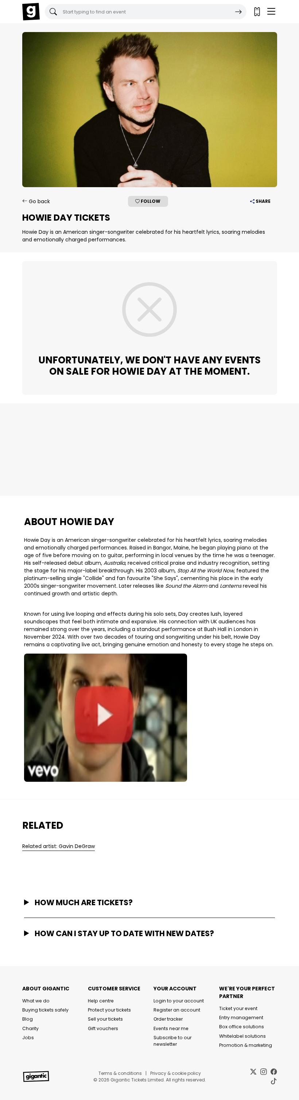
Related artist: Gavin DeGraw (58, 846)
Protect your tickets (109, 1010)
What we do (36, 1001)
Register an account (177, 1010)
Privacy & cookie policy (175, 1073)
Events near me (171, 1028)
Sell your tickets (105, 1019)
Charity (30, 1028)
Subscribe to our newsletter (172, 1040)
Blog (27, 1019)
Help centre (101, 1001)
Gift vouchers (103, 1028)
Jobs (28, 1037)
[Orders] (256, 11)
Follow (150, 201)
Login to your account (179, 1001)
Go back (38, 201)
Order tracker (168, 1019)
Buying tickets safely (45, 1010)
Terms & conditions (120, 1073)
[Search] (238, 11)
